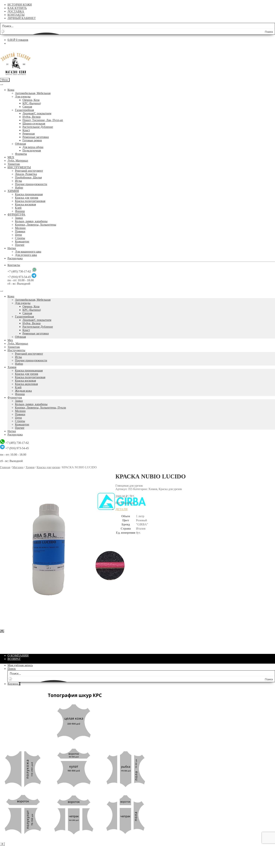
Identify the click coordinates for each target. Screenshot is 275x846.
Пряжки (20, 231)
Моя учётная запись (20, 665)
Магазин (17, 467)
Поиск (11, 668)
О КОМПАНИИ (18, 655)
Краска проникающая (29, 194)
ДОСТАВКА (15, 11)
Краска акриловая (26, 384)
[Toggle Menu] (1, 84)
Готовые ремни (32, 140)
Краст (26, 130)
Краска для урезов (26, 197)
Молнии (20, 228)
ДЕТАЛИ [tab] (121, 509)
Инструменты (16, 350)
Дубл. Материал (17, 160)
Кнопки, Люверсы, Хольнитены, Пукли (40, 407)
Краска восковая (25, 204)
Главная (5, 467)
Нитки (11, 248)
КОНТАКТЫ (16, 14)
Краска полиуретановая (30, 201)
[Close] (1, 291)
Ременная (28, 133)
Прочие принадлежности (31, 184)
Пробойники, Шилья (28, 177)
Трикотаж (13, 164)
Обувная (20, 143)
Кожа (10, 89)
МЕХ (10, 157)
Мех (10, 340)
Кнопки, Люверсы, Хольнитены (35, 224)
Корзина (13, 683)
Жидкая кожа (23, 390)
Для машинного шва (28, 251)
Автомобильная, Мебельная (33, 93)
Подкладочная (31, 150)
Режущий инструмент (29, 170)
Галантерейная (24, 110)
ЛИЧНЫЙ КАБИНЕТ (21, 18)
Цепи (18, 234)
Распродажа (15, 258)
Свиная (27, 106)
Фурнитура (14, 397)
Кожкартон (22, 241)
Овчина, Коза (30, 99)
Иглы (18, 180)
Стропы (20, 238)
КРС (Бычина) (31, 103)
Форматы (21, 153)
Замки (19, 217)
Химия (11, 367)
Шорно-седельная (33, 123)
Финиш (20, 211)
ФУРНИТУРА (16, 214)
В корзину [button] (14, 649)
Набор (19, 187)
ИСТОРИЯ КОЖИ (19, 4)
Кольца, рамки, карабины (31, 221)
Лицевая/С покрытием (36, 113)
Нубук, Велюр (31, 116)
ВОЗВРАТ (14, 658)
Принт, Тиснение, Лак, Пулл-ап (42, 120)
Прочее (19, 244)
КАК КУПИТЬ (17, 8)
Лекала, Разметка (26, 174)
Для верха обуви (32, 147)
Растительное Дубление (37, 126)
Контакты (13, 265)
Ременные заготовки (35, 137)
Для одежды (22, 96)
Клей (18, 207)
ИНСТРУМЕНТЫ (19, 167)
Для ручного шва (26, 255)
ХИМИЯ (13, 190)
